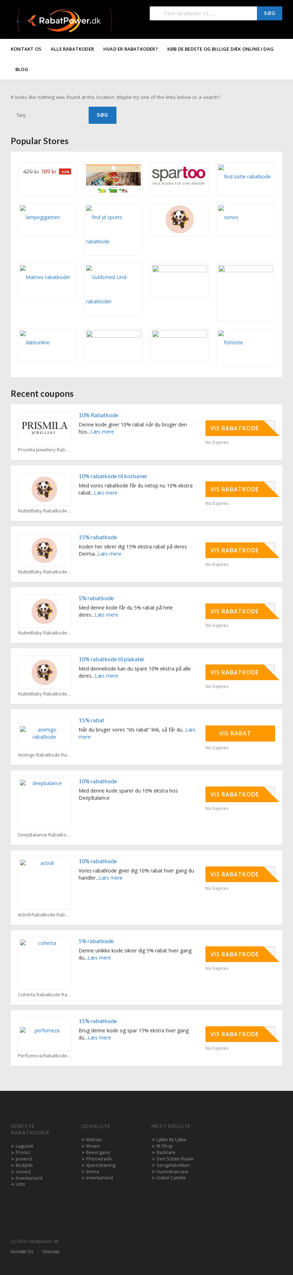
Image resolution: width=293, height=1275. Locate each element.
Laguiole (25, 1146)
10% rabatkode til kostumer (113, 475)
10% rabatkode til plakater (112, 659)
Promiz (23, 1152)
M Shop (165, 1146)
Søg (269, 13)
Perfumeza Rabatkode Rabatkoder (44, 1056)
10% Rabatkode (98, 414)
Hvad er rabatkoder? (130, 49)
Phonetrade (99, 1159)
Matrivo (94, 1140)
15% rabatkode (98, 536)
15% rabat (91, 720)
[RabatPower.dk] (64, 20)
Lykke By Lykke (172, 1140)
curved (23, 1172)
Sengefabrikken (173, 1165)
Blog (21, 69)
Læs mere (102, 431)
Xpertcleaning (100, 1165)
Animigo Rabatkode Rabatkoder (44, 755)
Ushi (20, 1184)
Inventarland (29, 1178)
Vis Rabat (236, 733)
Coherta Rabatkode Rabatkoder (44, 995)
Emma (92, 1172)
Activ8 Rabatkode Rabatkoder (44, 915)
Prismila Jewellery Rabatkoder (44, 450)
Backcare (166, 1152)
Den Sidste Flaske (175, 1159)
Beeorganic (98, 1152)
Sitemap (51, 1252)
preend (24, 1159)
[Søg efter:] (50, 114)
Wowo (93, 1146)
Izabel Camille (171, 1178)
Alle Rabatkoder (72, 49)
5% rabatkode (96, 598)
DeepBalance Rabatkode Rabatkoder (44, 835)
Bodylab (24, 1165)
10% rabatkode (98, 781)
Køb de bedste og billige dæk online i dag (220, 49)
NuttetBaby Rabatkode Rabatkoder (44, 511)
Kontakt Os (26, 49)
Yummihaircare (172, 1172)
